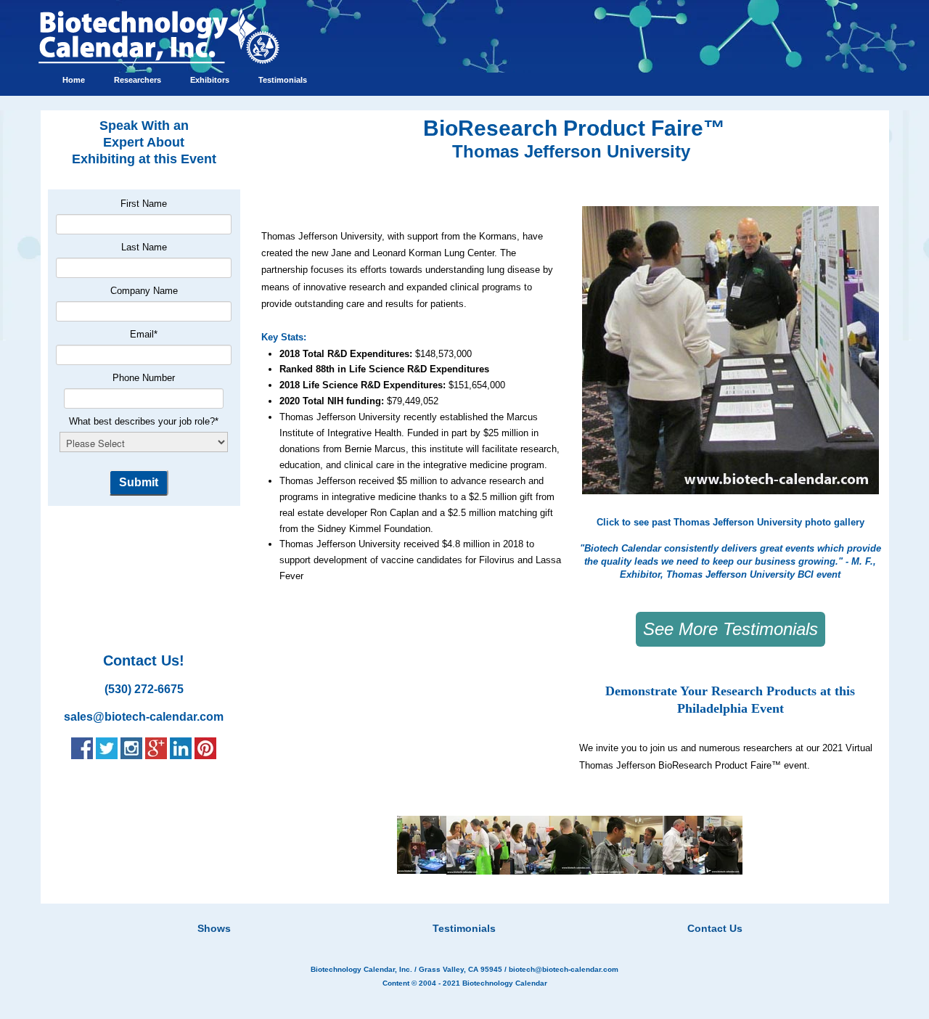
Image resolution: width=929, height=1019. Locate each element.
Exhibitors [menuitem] (209, 79)
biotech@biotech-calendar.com (563, 969)
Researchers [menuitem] (137, 79)
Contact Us (714, 928)
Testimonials (464, 928)
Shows (214, 928)
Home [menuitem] (73, 79)
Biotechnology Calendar (504, 983)
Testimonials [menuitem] (282, 79)
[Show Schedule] (387, 910)
